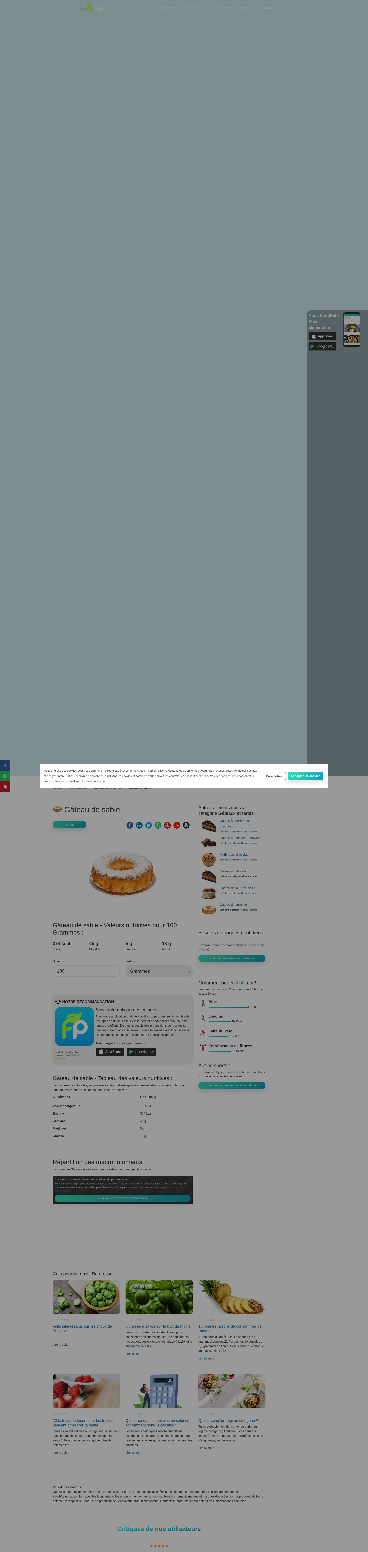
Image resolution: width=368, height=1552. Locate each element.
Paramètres (274, 776)
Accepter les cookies (305, 776)
